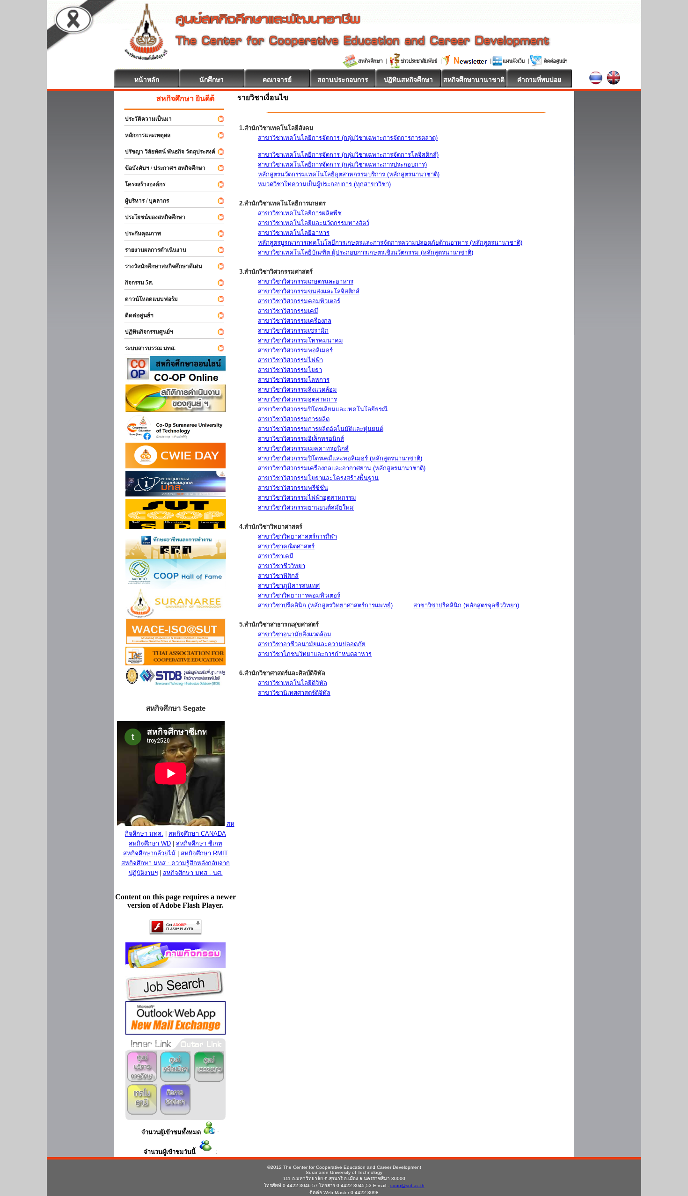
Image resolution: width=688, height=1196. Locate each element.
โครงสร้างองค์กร (141, 184)
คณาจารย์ (277, 79)
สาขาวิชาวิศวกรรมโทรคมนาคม (300, 340)
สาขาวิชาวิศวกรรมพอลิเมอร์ (295, 350)
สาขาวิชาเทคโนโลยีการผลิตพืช (300, 213)
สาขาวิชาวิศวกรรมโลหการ (293, 379)
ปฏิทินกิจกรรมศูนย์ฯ (145, 331)
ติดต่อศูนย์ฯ (135, 315)
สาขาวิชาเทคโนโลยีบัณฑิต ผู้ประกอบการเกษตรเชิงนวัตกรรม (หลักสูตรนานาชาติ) (365, 252)
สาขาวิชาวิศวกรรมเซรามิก (293, 330)
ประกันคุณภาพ (139, 233)
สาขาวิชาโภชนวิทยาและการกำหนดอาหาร (315, 653)
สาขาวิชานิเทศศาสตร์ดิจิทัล (294, 692)
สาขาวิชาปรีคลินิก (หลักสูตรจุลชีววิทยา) (466, 605)
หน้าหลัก (146, 79)
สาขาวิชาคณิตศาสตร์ (286, 546)
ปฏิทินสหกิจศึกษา (408, 79)
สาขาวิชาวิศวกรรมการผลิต (293, 419)
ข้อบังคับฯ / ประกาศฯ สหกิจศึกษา (161, 168)
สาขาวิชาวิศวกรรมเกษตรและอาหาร (305, 281)
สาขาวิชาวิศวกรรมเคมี (288, 310)
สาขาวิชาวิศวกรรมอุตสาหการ (297, 399)
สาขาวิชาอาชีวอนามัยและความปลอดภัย (312, 644)
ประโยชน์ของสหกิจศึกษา (151, 217)
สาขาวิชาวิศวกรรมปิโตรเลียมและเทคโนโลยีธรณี (323, 409)
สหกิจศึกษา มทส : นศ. (193, 872)
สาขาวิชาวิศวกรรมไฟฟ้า (290, 360)
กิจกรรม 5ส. (135, 282)
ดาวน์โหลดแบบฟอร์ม (147, 299)
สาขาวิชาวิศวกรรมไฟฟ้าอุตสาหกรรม (307, 497)
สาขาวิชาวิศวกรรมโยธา (290, 369)
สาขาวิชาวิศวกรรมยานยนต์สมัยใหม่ (306, 507)
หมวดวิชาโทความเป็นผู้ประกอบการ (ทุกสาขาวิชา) (324, 184)
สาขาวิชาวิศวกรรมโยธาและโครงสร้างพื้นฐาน (318, 477)
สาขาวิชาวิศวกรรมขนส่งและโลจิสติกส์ (308, 291)
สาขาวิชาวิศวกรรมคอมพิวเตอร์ (299, 301)
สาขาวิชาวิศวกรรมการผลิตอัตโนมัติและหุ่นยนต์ (320, 428)
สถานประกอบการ (342, 79)
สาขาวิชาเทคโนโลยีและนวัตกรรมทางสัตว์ (313, 222)
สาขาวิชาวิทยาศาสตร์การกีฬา (297, 536)
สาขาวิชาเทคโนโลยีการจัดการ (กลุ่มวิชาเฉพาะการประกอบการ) (342, 164)
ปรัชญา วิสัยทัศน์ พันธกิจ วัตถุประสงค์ (166, 151)
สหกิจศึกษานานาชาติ (474, 79)
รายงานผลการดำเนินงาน (151, 250)
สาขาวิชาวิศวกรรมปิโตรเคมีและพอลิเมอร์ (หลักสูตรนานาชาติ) (340, 458)
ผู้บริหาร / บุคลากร (143, 200)
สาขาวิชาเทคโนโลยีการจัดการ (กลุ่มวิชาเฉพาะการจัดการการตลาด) (348, 137)
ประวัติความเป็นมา (144, 119)
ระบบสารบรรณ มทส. (146, 348)
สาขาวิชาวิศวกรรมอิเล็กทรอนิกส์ (301, 438)
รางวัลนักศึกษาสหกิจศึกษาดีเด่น (159, 266)
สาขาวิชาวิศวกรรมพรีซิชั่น (293, 487)
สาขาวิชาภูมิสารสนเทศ (289, 585)
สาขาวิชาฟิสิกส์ (278, 575)
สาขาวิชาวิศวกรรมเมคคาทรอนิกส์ (303, 448)
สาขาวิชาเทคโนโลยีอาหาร (293, 232)
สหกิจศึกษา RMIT (204, 853)
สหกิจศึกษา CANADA (197, 833)
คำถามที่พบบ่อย (539, 79)
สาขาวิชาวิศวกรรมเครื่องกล (294, 320)
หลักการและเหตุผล (143, 135)
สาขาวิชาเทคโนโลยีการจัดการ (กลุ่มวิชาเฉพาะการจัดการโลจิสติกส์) (348, 154)
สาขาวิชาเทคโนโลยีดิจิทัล (292, 682)
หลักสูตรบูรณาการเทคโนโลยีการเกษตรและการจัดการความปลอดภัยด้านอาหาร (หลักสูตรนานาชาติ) (390, 242)
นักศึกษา (211, 79)
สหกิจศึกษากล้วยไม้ (149, 853)
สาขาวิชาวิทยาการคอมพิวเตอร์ (299, 595)
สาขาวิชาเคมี (275, 556)
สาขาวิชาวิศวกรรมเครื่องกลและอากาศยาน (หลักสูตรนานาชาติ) (341, 468)
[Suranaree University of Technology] (175, 526)
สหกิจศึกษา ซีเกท (199, 843)
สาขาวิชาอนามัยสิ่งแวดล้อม (294, 634)
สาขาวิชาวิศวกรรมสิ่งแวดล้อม (297, 389)
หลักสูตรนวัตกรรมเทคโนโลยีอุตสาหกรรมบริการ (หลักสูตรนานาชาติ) (348, 174)
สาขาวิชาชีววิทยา (281, 565)
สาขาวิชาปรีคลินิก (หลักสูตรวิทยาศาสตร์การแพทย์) (325, 605)
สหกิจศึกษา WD (150, 843)
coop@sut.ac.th (407, 1185)
